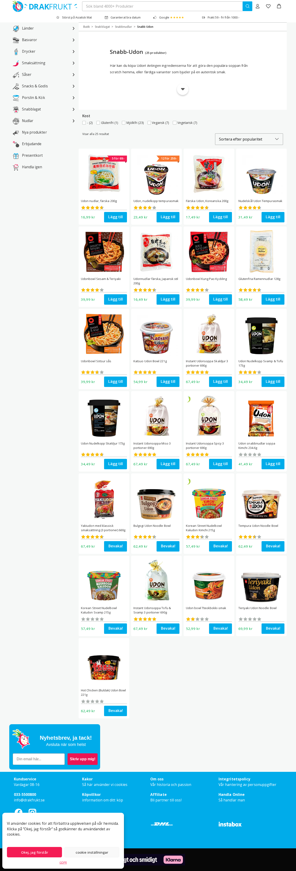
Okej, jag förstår (34, 852)
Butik (86, 27)
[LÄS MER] (182, 86)
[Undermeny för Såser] (73, 74)
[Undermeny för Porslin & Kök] (73, 97)
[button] (279, 6)
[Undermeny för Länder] (73, 28)
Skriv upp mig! (82, 759)
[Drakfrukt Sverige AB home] (43, 6)
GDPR (63, 863)
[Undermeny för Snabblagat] (73, 109)
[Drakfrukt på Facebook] (18, 812)
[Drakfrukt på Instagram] (32, 812)
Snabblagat (102, 27)
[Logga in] (257, 6)
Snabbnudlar (123, 27)
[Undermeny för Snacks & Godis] (73, 86)
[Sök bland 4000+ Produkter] (247, 6)
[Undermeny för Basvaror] (73, 40)
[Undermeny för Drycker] (73, 51)
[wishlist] (268, 6)
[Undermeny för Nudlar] (73, 121)
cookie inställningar (92, 852)
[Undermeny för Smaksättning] (73, 63)
